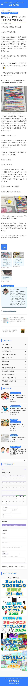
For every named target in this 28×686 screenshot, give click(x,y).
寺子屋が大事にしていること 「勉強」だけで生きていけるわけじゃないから (18, 451)
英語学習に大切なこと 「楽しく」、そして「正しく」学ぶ (18, 426)
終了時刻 (14, 510)
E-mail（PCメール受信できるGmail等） (12, 547)
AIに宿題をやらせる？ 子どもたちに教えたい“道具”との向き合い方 (18, 410)
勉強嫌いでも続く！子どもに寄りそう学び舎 (14, 678)
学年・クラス (5, 542)
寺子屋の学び (6, 311)
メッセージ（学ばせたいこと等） (10, 556)
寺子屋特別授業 (12, 311)
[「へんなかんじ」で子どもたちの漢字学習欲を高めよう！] (18, 255)
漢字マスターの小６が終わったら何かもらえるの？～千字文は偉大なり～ (6, 262)
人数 (3, 514)
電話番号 (4, 552)
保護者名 (4, 538)
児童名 (4, 533)
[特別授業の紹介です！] (6, 273)
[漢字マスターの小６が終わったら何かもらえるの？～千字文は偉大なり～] (6, 255)
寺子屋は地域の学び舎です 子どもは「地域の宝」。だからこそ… (18, 397)
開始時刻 (4, 510)
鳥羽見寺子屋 (14, 5)
